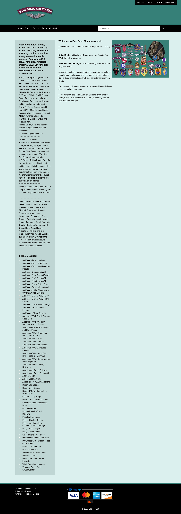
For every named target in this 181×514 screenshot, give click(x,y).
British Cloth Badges (31, 388)
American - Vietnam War (33, 342)
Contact (53, 28)
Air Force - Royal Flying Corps (35, 284)
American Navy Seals (31, 379)
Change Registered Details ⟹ (28, 494)
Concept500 (94, 509)
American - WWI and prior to (34, 345)
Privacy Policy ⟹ (23, 491)
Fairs (44, 28)
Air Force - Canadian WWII (34, 272)
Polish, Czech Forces (31, 446)
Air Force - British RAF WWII (34, 263)
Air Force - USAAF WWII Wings (36, 305)
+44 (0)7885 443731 (145, 2)
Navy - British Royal (31, 429)
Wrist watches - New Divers (34, 452)
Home (20, 28)
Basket (36, 28)
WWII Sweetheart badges (33, 464)
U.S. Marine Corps (30, 450)
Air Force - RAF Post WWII (34, 278)
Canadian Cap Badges (32, 397)
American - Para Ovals (32, 339)
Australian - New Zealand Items (36, 382)
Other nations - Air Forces (33, 435)
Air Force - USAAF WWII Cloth (35, 296)
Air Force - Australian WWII (34, 260)
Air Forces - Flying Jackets (34, 313)
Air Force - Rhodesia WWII (34, 281)
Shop (27, 28)
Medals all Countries (31, 417)
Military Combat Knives (32, 420)
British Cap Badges (30, 385)
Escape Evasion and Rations (35, 400)
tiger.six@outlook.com (166, 2)
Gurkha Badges (29, 408)
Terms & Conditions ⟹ (25, 489)
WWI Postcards (29, 456)
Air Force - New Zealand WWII (35, 275)
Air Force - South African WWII (35, 287)
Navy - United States (31, 432)
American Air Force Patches (34, 370)
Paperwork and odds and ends (35, 438)
